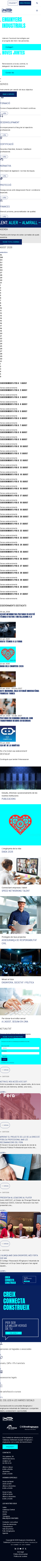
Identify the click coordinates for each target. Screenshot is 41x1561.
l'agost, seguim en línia (15, 1021)
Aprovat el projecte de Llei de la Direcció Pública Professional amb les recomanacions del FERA (20, 1139)
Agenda (5, 1533)
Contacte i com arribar (10, 1522)
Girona (5, 1512)
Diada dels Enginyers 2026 (12, 666)
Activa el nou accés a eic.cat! (13, 1081)
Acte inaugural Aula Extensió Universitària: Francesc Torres (19, 692)
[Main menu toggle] (37, 10)
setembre (3, 252)
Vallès (5, 1507)
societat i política (18, 982)
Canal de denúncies (9, 1524)
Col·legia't (13, 3)
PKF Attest (25, 1542)
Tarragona (6, 1516)
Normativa (5, 165)
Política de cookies (20, 1556)
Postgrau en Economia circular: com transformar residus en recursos (16, 719)
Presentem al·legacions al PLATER (16, 1197)
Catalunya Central (9, 1509)
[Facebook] (23, 1549)
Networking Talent (16, 890)
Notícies (6, 1070)
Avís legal (20, 1552)
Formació (5, 103)
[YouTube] (20, 1549)
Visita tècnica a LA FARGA (11, 641)
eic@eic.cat (7, 1461)
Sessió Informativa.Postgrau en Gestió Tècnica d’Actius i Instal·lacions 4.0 (17, 615)
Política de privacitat (21, 1554)
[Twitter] (25, 1549)
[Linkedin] (15, 1549)
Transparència (8, 1526)
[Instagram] (18, 1549)
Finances (5, 206)
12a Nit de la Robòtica (10, 745)
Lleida (5, 1514)
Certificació (6, 144)
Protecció (5, 184)
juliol (2, 244)
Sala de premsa (8, 1529)
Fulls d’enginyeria (9, 1531)
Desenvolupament (9, 122)
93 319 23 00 (7, 1463)
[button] (25, 3)
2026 (7, 851)
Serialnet (32, 1542)
